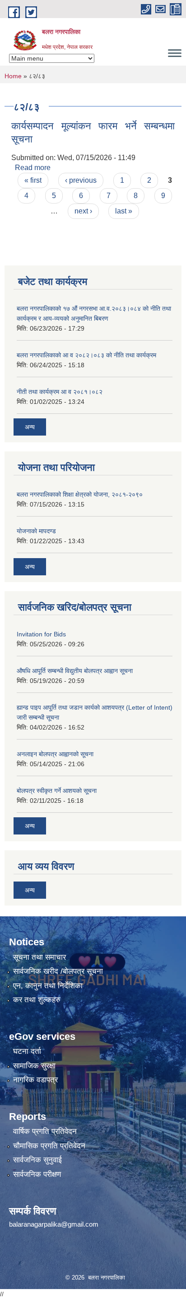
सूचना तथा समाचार (39, 957)
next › (83, 211)
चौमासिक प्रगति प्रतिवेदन (49, 1146)
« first (33, 180)
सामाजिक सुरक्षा (34, 1066)
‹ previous (81, 180)
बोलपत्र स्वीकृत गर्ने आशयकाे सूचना (57, 790)
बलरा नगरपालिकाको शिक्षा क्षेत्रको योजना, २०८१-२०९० (80, 494)
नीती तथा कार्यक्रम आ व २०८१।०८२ (59, 391)
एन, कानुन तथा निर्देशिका (48, 985)
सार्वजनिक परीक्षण (37, 1174)
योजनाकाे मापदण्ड (36, 531)
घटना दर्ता (27, 1051)
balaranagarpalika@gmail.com (53, 1224)
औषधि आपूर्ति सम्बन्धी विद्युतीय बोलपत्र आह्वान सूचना (75, 670)
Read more (33, 167)
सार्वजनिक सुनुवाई (37, 1160)
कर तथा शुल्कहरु (36, 1000)
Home (13, 76)
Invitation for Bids (41, 634)
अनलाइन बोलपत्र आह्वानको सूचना (55, 754)
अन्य (30, 427)
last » (123, 211)
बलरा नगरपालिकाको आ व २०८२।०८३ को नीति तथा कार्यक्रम (86, 355)
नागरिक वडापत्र (35, 1080)
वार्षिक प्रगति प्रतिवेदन (45, 1131)
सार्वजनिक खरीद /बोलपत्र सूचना (58, 971)
